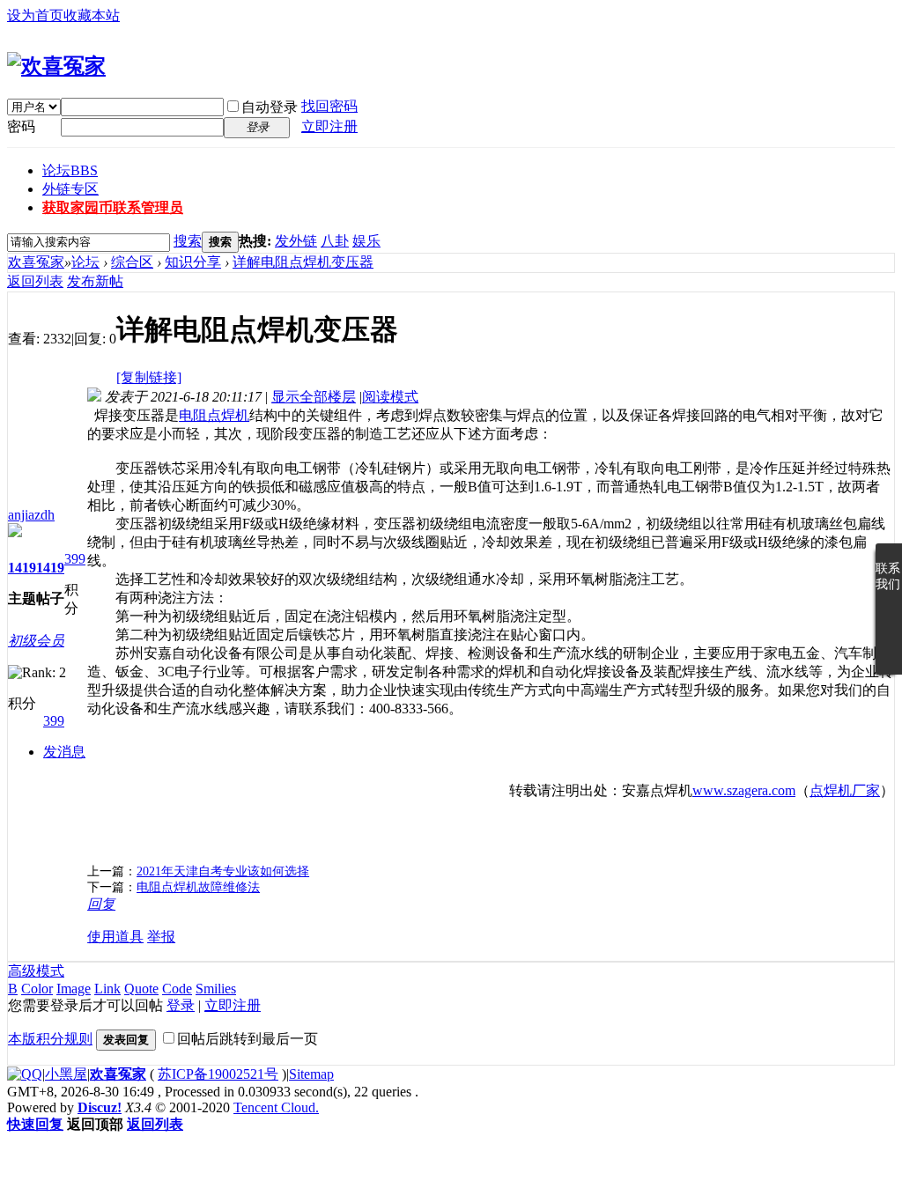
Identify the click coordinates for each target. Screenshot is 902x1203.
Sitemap (311, 1073)
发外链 (296, 240)
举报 (161, 936)
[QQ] (24, 1073)
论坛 (70, 170)
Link (107, 988)
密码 (21, 126)
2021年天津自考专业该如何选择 (223, 871)
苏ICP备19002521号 (218, 1073)
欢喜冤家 (36, 262)
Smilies (216, 988)
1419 (22, 567)
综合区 (132, 262)
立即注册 (329, 126)
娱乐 (366, 240)
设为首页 (35, 15)
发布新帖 (95, 281)
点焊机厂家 (845, 790)
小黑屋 (66, 1073)
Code (177, 988)
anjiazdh (31, 514)
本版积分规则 (50, 1038)
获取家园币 (112, 207)
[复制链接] (148, 377)
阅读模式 (390, 396)
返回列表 (35, 281)
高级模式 (36, 970)
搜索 (188, 240)
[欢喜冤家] (56, 66)
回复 (101, 904)
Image (73, 988)
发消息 (64, 751)
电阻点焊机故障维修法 (198, 887)
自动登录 (269, 107)
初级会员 (36, 640)
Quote (141, 988)
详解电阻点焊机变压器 (303, 262)
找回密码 (329, 106)
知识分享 (193, 262)
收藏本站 (91, 15)
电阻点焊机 (214, 415)
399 (74, 558)
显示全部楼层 (313, 396)
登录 (180, 1005)
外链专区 (70, 188)
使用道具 (115, 936)
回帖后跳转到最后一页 (247, 1038)
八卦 (335, 240)
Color (37, 988)
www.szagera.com (743, 790)
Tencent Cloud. (276, 1107)
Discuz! (100, 1107)
